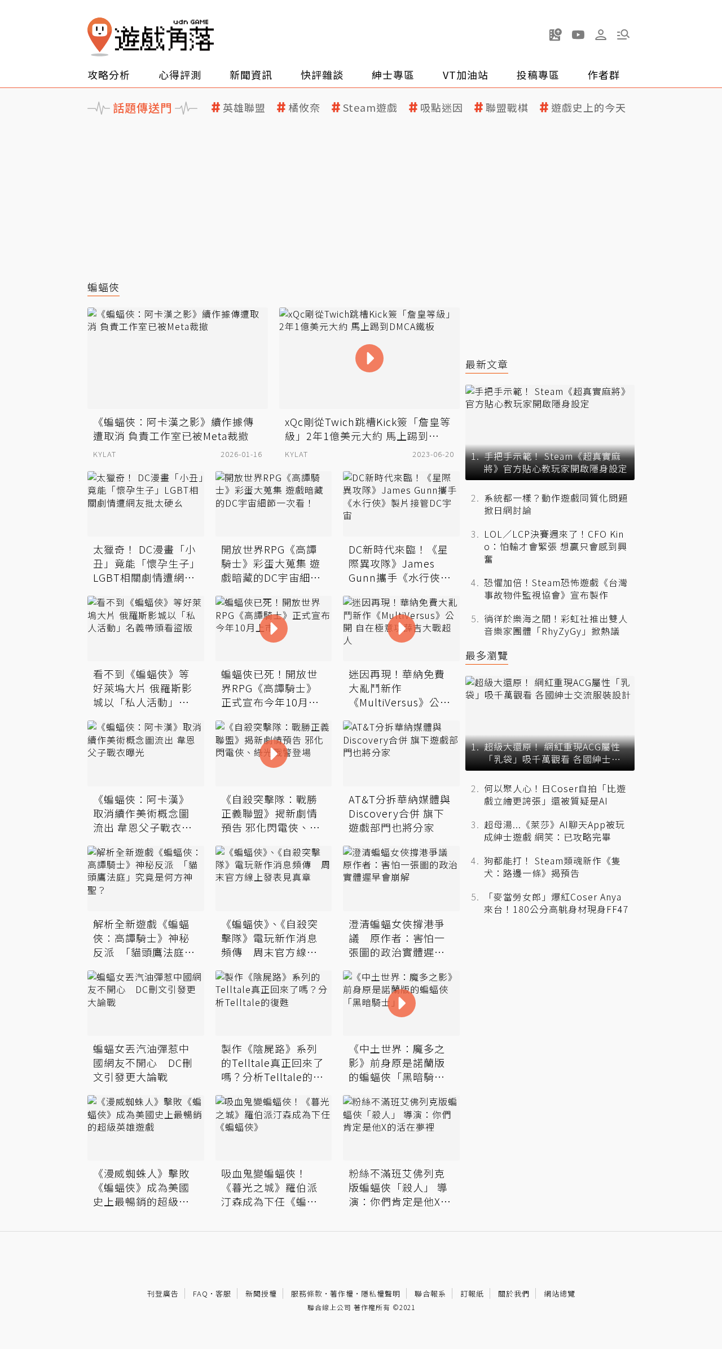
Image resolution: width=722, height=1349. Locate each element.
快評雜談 (322, 74)
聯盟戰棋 (507, 107)
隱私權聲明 (380, 1293)
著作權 (342, 1293)
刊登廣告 (163, 1293)
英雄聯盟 (244, 107)
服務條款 (307, 1293)
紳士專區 (393, 74)
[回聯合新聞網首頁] (99, 36)
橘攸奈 (304, 107)
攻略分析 (108, 74)
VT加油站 (465, 74)
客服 (223, 1293)
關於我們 (514, 1293)
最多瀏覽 (486, 655)
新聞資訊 (251, 74)
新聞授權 (261, 1293)
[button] (623, 34)
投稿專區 (538, 74)
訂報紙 (472, 1293)
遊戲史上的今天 (588, 107)
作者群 (604, 74)
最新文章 (486, 364)
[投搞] (555, 34)
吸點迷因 (441, 107)
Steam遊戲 (370, 107)
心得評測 (180, 74)
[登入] (600, 35)
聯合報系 (430, 1293)
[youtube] (578, 34)
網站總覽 (559, 1293)
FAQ (200, 1293)
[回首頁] (150, 36)
